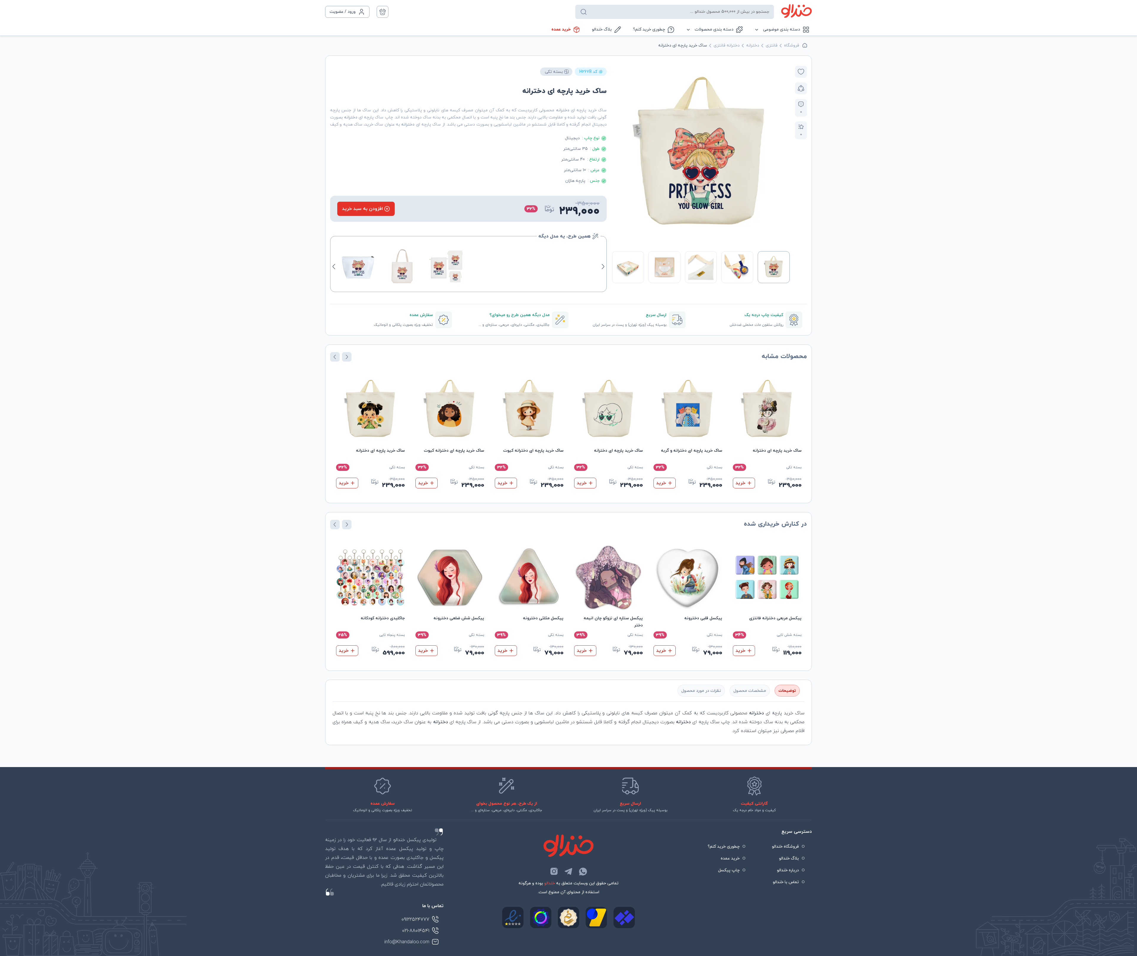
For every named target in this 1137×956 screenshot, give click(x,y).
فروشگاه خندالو (785, 846)
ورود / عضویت (343, 12)
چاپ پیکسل (729, 870)
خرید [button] (740, 483)
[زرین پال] (596, 917)
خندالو (549, 883)
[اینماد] (512, 917)
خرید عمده (561, 29)
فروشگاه (791, 45)
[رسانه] (568, 917)
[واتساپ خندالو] (583, 871)
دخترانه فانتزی (727, 45)
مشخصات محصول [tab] (749, 691)
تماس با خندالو (786, 882)
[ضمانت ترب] (540, 917)
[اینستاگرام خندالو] (554, 871)
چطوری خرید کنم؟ (649, 29)
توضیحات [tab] (787, 691)
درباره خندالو (788, 870)
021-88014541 (415, 931)
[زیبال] (624, 917)
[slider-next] (618, 154)
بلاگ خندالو (602, 29)
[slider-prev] (783, 154)
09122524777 (415, 919)
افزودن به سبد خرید (362, 209)
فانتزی (772, 45)
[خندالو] (796, 11)
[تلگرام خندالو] (568, 871)
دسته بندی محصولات (714, 29)
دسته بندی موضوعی (781, 29)
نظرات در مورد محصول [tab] (701, 691)
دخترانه (752, 45)
